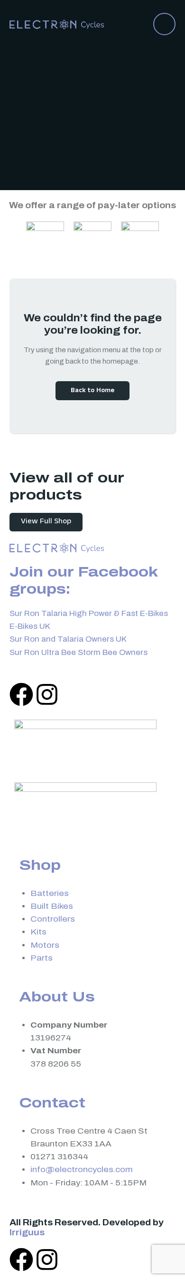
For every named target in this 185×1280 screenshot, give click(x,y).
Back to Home (92, 391)
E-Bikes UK (29, 626)
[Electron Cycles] (56, 23)
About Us (57, 996)
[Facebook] (21, 694)
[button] (164, 24)
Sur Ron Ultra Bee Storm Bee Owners (78, 652)
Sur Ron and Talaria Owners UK (68, 639)
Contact (52, 1102)
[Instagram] (47, 694)
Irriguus (27, 1232)
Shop (40, 865)
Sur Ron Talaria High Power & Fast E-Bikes (88, 613)
